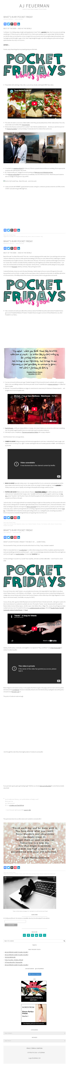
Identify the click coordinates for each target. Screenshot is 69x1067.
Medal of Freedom (32, 524)
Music (37, 873)
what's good (10, 525)
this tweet (14, 266)
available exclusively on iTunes (37, 608)
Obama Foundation (12, 129)
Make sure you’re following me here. (43, 172)
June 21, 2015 (27, 810)
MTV (15, 236)
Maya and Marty (32, 873)
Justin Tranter (25, 873)
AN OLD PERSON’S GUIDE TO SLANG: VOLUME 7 (16, 952)
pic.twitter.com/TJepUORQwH (16, 805)
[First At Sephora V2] (33, 1003)
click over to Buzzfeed (45, 786)
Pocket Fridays (12, 235)
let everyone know (53, 384)
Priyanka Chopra (58, 524)
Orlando (41, 873)
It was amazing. (26, 124)
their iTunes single (55, 648)
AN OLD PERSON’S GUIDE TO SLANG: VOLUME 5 (16, 965)
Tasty (42, 236)
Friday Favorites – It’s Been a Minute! (14, 960)
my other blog (23, 550)
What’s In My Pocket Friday (18, 16)
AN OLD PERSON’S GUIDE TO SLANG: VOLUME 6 (16, 955)
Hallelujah (16, 873)
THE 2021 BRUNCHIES (10, 957)
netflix (49, 524)
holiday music (25, 524)
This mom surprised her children (30, 432)
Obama (29, 236)
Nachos (18, 236)
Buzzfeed (12, 236)
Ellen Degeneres (17, 524)
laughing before (20, 554)
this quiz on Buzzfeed (13, 174)
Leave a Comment (19, 19)
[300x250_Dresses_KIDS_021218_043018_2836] (33, 1026)
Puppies (5, 525)
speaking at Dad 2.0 (18, 168)
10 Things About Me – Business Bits (13, 962)
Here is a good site (31, 506)
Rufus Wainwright (51, 873)
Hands (20, 873)
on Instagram (15, 690)
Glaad (26, 610)
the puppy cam (15, 692)
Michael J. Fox (40, 524)
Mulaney (45, 524)
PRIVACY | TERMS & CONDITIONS (34, 1048)
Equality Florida (55, 608)
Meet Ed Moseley (9, 428)
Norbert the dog (23, 236)
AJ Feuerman (34, 6)
